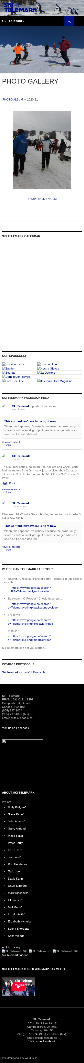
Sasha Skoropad (18, 928)
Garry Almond (17, 828)
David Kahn (15, 878)
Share (8, 445)
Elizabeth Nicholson (20, 921)
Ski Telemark (13, 21)
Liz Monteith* (16, 914)
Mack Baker (15, 835)
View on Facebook (11, 442)
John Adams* (16, 821)
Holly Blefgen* (17, 807)
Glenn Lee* (15, 900)
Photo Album (12, 99)
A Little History (11, 947)
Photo (13, 483)
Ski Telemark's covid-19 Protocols (23, 672)
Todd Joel (14, 871)
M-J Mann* (15, 907)
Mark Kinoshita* (18, 892)
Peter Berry (15, 842)
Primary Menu (79, 21)
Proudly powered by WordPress (19, 1058)
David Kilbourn (17, 885)
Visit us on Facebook (15, 727)
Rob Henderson (18, 864)
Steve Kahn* (16, 814)
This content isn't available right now (30, 421)
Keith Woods (16, 935)
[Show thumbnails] (42, 198)
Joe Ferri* (14, 857)
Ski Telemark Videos (15, 955)
